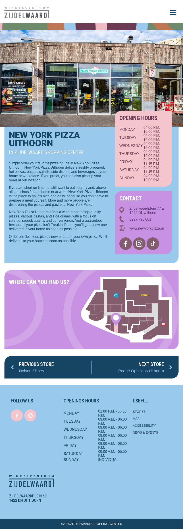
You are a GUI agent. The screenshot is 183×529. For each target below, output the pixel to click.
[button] (173, 12)
